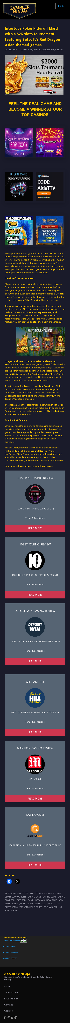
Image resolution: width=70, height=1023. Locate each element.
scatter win (26, 904)
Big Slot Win (36, 893)
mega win (40, 900)
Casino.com (35, 815)
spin (58, 904)
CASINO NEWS (9, 946)
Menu (61, 5)
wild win (48, 907)
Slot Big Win (48, 904)
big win (48, 893)
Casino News (12, 50)
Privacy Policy (11, 999)
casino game (34, 897)
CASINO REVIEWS (10, 952)
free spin (21, 900)
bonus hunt (19, 897)
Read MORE (35, 528)
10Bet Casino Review (35, 544)
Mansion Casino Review (35, 748)
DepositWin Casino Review (35, 611)
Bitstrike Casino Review (35, 478)
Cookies (8, 1011)
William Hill (35, 682)
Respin (15, 904)
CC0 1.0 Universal (12, 941)
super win (10, 907)
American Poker (19, 893)
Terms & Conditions (35, 517)
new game (51, 900)
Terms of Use (11, 992)
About (7, 986)
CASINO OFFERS (10, 958)
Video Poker (35, 907)
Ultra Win (22, 907)
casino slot (49, 897)
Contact (8, 1005)
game (30, 900)
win (56, 907)
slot (37, 904)
